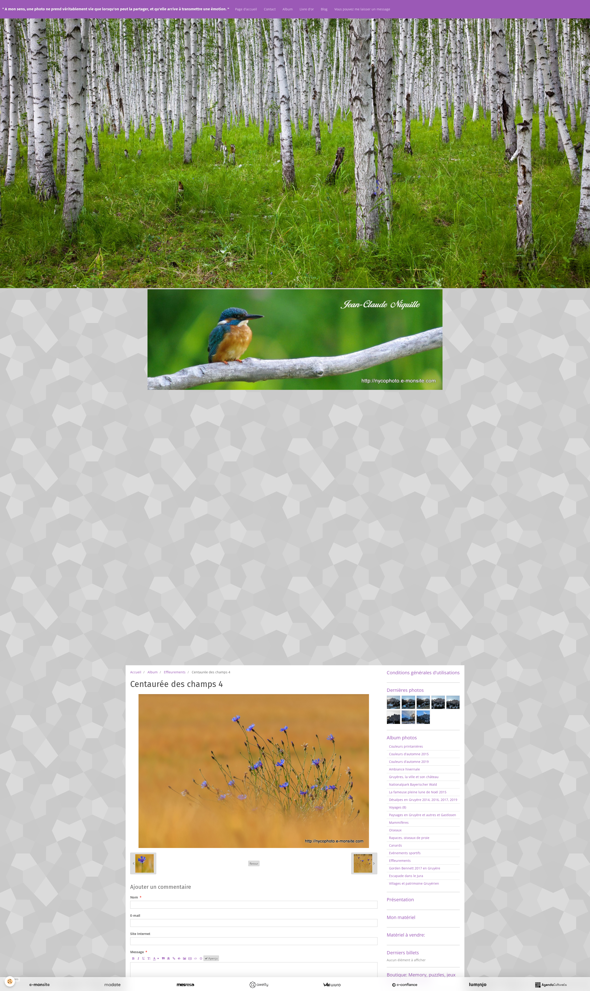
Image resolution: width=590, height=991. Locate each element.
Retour (254, 863)
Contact (270, 9)
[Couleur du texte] (156, 958)
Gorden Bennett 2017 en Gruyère (414, 868)
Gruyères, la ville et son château (414, 777)
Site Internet (140, 933)
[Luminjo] (477, 984)
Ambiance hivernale (404, 769)
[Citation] (163, 958)
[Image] (184, 958)
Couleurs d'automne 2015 (409, 754)
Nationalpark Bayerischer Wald (413, 784)
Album (288, 9)
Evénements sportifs (405, 853)
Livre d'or (307, 9)
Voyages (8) (397, 807)
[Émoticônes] (201, 958)
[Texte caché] (179, 958)
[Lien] (174, 958)
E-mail (135, 915)
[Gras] (133, 958)
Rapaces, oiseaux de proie (409, 838)
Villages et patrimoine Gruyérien (414, 883)
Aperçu (213, 958)
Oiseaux (395, 830)
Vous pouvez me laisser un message (362, 9)
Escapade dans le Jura (406, 876)
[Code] (195, 958)
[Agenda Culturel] (551, 984)
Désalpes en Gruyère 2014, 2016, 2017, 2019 (423, 799)
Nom (134, 897)
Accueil (135, 672)
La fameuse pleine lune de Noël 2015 (417, 792)
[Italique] (138, 958)
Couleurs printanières (406, 746)
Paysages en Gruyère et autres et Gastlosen (422, 815)
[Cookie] (10, 981)
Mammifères (399, 822)
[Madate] (112, 984)
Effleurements (175, 672)
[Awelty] (258, 984)
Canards (395, 845)
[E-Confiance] (404, 984)
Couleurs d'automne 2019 (409, 761)
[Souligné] (143, 958)
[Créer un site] (39, 984)
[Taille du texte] (149, 958)
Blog (324, 9)
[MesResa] (185, 984)
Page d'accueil (246, 9)
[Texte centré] (168, 958)
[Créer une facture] (331, 984)
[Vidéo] (190, 958)
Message (137, 952)
